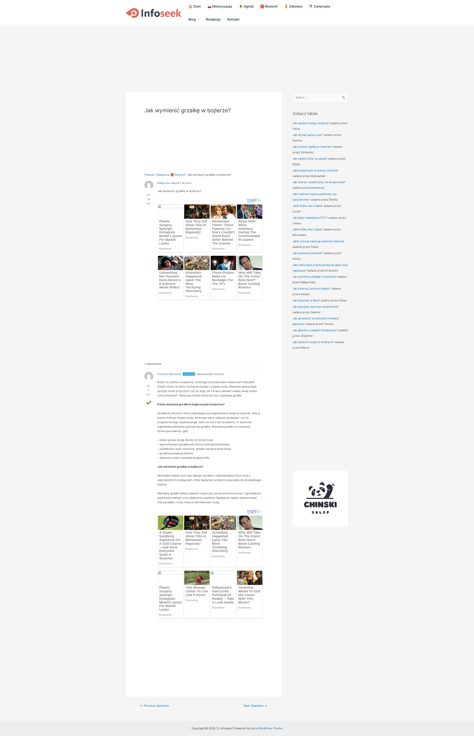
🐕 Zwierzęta (319, 6)
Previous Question (154, 705)
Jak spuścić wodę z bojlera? (311, 123)
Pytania (149, 174)
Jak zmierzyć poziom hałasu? (312, 288)
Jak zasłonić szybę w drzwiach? (313, 342)
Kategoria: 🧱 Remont (170, 174)
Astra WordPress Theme (267, 728)
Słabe (148, 206)
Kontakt (233, 19)
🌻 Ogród (246, 6)
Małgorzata (163, 182)
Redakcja (213, 19)
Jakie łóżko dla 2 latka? (308, 229)
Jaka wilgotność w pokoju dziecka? (315, 170)
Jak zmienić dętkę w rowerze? (312, 146)
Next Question (255, 705)
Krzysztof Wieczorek (169, 374)
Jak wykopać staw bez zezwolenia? (316, 306)
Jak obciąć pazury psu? (308, 135)
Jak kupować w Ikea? (306, 300)
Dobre (148, 193)
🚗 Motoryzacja (219, 6)
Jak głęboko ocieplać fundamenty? (315, 330)
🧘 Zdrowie (293, 6)
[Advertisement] (111, 54)
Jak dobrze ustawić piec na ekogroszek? (319, 182)
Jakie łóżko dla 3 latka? (308, 206)
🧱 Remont (269, 6)
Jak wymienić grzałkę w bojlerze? (314, 276)
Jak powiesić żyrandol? (308, 253)
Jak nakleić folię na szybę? (310, 158)
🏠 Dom (194, 6)
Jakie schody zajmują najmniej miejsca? (318, 241)
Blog (192, 19)
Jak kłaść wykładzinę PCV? (310, 217)
